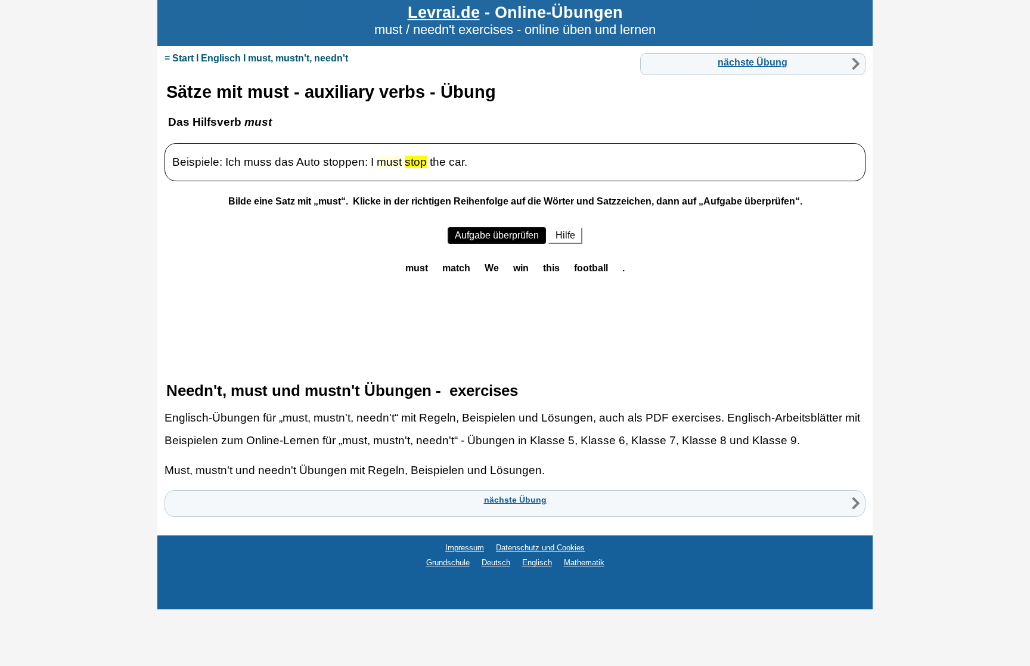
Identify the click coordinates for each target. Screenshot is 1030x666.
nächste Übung (752, 62)
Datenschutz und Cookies (540, 547)
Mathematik (584, 562)
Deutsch (496, 562)
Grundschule (448, 562)
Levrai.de (444, 12)
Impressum (464, 547)
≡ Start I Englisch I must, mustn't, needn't (256, 58)
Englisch (537, 562)
